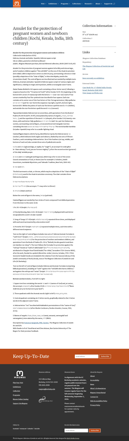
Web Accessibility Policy (98, 401)
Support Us (108, 4)
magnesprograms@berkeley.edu (74, 406)
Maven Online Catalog (20, 399)
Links (86, 52)
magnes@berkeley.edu (47, 389)
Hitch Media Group (73, 438)
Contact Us (94, 397)
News (92, 384)
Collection (16, 391)
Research (88, 4)
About (98, 4)
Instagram (23, 428)
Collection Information (97, 26)
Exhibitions (53, 4)
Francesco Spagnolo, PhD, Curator (36, 323)
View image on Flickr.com (92, 93)
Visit (43, 4)
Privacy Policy (95, 405)
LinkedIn (30, 428)
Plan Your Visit (18, 383)
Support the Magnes (20, 403)
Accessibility (94, 380)
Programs (64, 4)
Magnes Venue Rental (97, 393)
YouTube (37, 428)
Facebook (16, 428)
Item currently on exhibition (93, 78)
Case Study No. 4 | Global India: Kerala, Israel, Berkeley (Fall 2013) (97, 89)
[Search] (114, 3)
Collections (76, 4)
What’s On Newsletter (98, 388)
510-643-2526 (44, 385)
